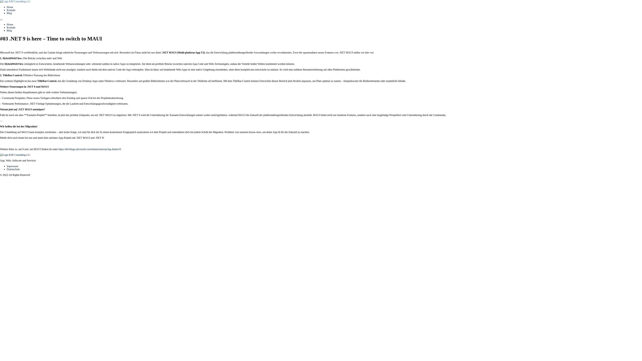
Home (10, 7)
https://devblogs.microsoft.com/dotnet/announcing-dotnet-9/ (90, 149)
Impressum (12, 166)
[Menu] (1, 19)
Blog (9, 13)
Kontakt (11, 10)
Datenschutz (13, 169)
